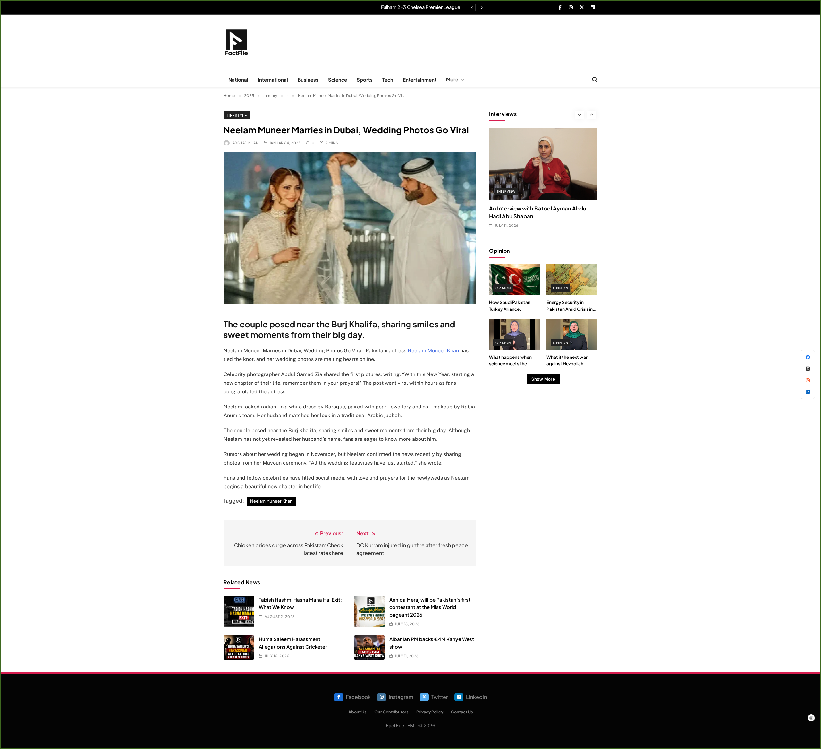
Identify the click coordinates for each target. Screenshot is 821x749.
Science (337, 80)
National (238, 80)
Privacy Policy (429, 711)
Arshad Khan (245, 143)
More (452, 79)
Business (308, 80)
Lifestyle (237, 115)
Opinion (503, 288)
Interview (506, 191)
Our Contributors (391, 711)
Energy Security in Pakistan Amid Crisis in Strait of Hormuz (569, 309)
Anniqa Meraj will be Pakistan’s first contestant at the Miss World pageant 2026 (429, 607)
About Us (357, 711)
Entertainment (419, 80)
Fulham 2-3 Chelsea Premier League (420, 7)
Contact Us (462, 711)
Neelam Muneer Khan (433, 351)
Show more (543, 379)
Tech (387, 80)
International (273, 80)
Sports (365, 80)
